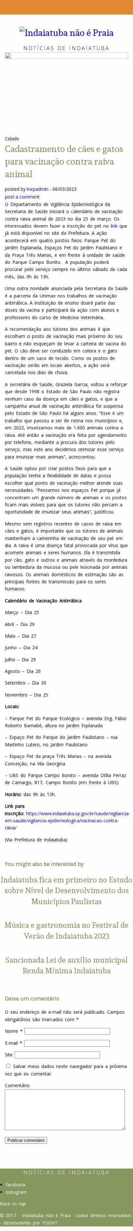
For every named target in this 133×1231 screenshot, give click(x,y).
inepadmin (37, 189)
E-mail (13, 1043)
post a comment (22, 197)
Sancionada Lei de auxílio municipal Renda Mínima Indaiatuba (66, 965)
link (114, 226)
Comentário (17, 1085)
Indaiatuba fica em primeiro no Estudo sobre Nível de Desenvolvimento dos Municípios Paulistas (66, 890)
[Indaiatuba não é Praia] (66, 32)
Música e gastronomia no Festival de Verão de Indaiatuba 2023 (66, 930)
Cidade (12, 138)
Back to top (13, 1204)
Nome (14, 1031)
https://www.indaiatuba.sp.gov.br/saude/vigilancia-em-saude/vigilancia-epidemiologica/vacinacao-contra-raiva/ (67, 820)
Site (9, 1055)
